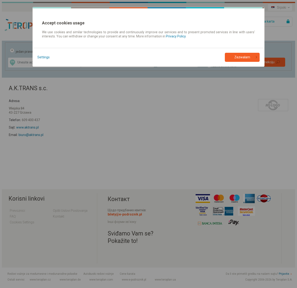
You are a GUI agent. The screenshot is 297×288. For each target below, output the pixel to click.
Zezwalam (242, 57)
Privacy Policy (176, 36)
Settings (43, 57)
